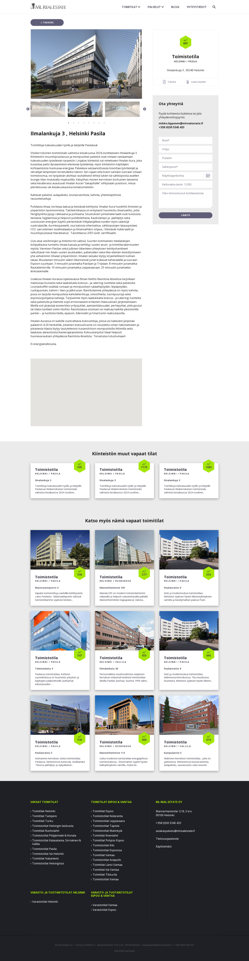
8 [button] (104, 123)
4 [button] (84, 123)
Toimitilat (130, 7)
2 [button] (73, 123)
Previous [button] (28, 109)
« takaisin (47, 22)
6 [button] (94, 123)
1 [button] (68, 123)
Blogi (175, 7)
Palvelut (154, 7)
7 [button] (99, 123)
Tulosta (172, 81)
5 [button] (89, 123)
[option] (86, 64)
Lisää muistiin (198, 81)
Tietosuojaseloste (167, 839)
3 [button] (78, 123)
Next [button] (144, 109)
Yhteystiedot (197, 7)
